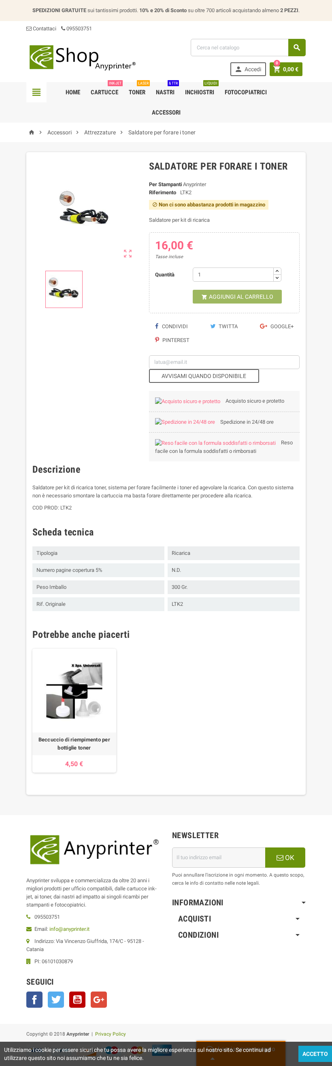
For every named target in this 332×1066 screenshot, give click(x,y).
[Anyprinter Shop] (82, 57)
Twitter (56, 1000)
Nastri (167, 89)
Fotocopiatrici (246, 92)
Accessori (166, 112)
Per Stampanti (165, 184)
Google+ (281, 326)
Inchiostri (201, 89)
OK (288, 858)
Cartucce (106, 89)
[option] (74, 711)
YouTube (77, 1000)
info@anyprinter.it (69, 929)
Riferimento (162, 192)
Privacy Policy (110, 1034)
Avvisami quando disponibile (204, 376)
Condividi (174, 326)
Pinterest (175, 340)
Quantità (165, 275)
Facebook (34, 1000)
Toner (139, 89)
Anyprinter (194, 184)
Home (73, 92)
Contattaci (44, 28)
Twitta (227, 326)
